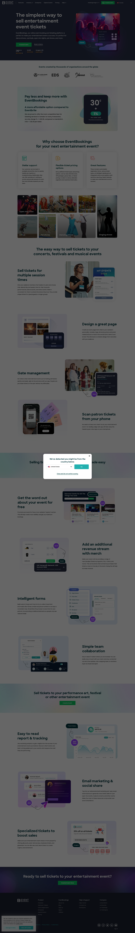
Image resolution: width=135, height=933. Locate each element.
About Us (61, 903)
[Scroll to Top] (116, 929)
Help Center (82, 903)
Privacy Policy (45, 925)
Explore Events (48, 3)
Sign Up (61, 907)
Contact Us (82, 905)
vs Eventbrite (103, 903)
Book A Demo (38, 44)
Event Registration (43, 907)
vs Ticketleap (103, 907)
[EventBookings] (7, 3)
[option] (27, 205)
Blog (60, 905)
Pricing (57, 3)
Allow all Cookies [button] (26, 928)
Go (82, 467)
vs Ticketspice (104, 910)
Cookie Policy (54, 925)
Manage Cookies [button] (11, 928)
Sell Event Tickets (43, 905)
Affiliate (61, 912)
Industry (29, 3)
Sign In (60, 910)
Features (21, 3)
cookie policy (19, 923)
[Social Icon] (99, 925)
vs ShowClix (103, 905)
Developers (82, 907)
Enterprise (38, 3)
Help (63, 3)
